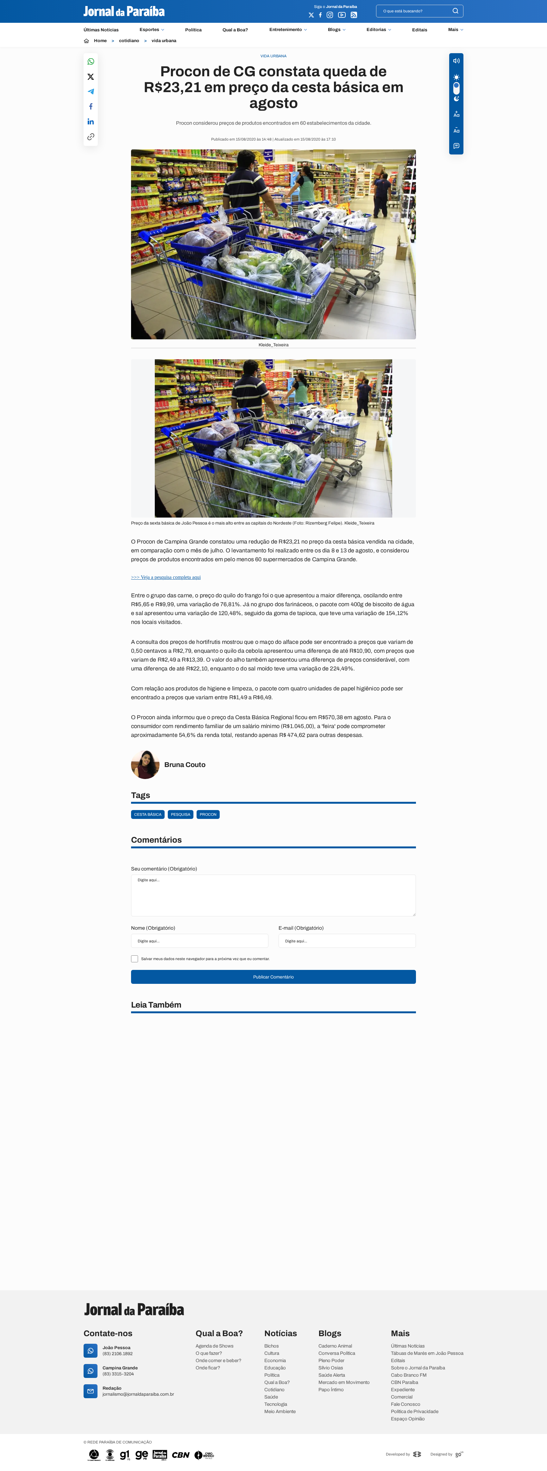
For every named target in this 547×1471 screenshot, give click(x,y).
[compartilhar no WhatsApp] (90, 62)
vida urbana (164, 41)
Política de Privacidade (414, 1411)
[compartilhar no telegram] (91, 92)
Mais (453, 30)
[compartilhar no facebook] (90, 106)
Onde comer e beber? (219, 1360)
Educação (275, 1368)
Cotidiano (274, 1389)
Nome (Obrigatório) (153, 928)
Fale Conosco (405, 1404)
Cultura (271, 1353)
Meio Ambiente (280, 1411)
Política (193, 30)
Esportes (149, 30)
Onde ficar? (208, 1368)
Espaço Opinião (408, 1419)
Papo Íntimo (331, 1389)
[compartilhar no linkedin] (91, 121)
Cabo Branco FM (409, 1375)
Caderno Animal (335, 1346)
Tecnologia (275, 1404)
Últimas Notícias (101, 30)
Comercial (401, 1397)
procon (208, 814)
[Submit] (455, 11)
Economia (275, 1360)
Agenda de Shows (215, 1346)
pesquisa (180, 814)
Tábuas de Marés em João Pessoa (427, 1353)
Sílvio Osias (330, 1368)
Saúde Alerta (331, 1375)
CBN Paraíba (404, 1382)
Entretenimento (285, 30)
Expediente (403, 1389)
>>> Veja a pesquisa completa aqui (166, 577)
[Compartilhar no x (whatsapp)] (90, 77)
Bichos (271, 1346)
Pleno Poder (331, 1360)
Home (100, 41)
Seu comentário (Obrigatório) (164, 868)
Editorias (376, 30)
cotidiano (129, 41)
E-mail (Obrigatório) (301, 928)
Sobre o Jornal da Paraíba (418, 1368)
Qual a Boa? (235, 30)
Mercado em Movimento (344, 1382)
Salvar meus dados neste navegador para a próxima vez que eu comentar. (205, 959)
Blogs (334, 30)
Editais (419, 30)
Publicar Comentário (273, 977)
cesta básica (147, 814)
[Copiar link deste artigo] (90, 137)
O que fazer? (209, 1353)
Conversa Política (336, 1353)
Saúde (271, 1397)
